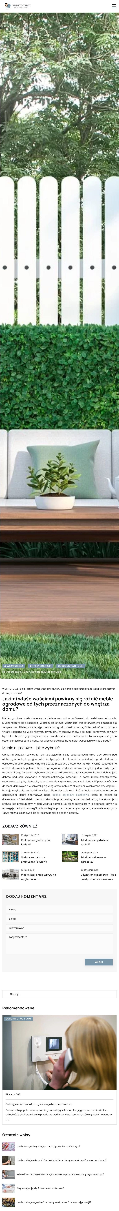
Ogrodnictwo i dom (70, 665)
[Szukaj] (6, 994)
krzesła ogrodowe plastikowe (70, 794)
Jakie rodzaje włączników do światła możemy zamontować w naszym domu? (61, 1160)
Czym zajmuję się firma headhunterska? (40, 1188)
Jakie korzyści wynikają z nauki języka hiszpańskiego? (48, 1146)
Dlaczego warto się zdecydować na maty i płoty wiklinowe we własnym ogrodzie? (57, 1029)
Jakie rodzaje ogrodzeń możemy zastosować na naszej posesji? (54, 1202)
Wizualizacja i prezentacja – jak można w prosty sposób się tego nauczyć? (60, 1174)
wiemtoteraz (15, 666)
